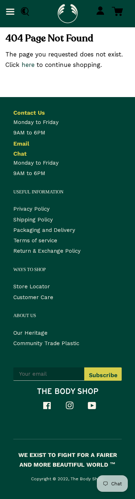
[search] (23, 11)
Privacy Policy (31, 209)
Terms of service (35, 240)
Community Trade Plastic (46, 343)
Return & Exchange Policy (47, 251)
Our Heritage (30, 333)
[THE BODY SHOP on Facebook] (50, 407)
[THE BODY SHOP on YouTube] (95, 407)
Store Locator (31, 286)
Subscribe (103, 375)
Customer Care (33, 297)
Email (21, 143)
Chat (20, 153)
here (28, 64)
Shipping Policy (33, 219)
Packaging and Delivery (44, 230)
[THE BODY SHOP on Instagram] (73, 407)
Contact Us (29, 112)
